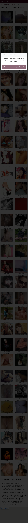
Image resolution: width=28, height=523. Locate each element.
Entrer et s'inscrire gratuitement (14, 67)
